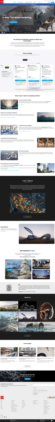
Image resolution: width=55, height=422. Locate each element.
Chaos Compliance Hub (14, 411)
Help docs (23, 406)
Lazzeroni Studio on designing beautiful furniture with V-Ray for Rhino (27, 359)
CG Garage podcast (35, 403)
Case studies (35, 32)
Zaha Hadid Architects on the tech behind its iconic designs (45, 359)
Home (2, 34)
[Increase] (25, 78)
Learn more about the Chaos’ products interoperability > (10, 170)
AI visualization (45, 412)
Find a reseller (13, 403)
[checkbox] (40, 390)
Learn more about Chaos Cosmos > (25, 131)
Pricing (19, 32)
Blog (1, 403)
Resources (23, 402)
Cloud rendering (46, 407)
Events (1, 407)
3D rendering (45, 403)
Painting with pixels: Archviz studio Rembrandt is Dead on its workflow (8, 359)
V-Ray (5, 34)
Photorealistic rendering (47, 408)
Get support (23, 403)
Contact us (2, 408)
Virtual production (46, 411)
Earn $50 (43, 420)
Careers (2, 406)
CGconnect (34, 402)
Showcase (32, 32)
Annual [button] (7, 67)
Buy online (12, 402)
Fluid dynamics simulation (47, 406)
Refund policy (13, 407)
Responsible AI (45, 413)
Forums (23, 407)
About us (2, 402)
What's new (25, 32)
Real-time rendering (46, 402)
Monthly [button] (3, 67)
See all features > (22, 104)
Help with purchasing (13, 408)
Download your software (14, 406)
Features (29, 32)
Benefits (22, 32)
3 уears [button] (11, 67)
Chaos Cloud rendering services (13, 167)
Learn (39, 32)
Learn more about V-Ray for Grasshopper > (8, 117)
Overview (16, 32)
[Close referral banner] (51, 420)
